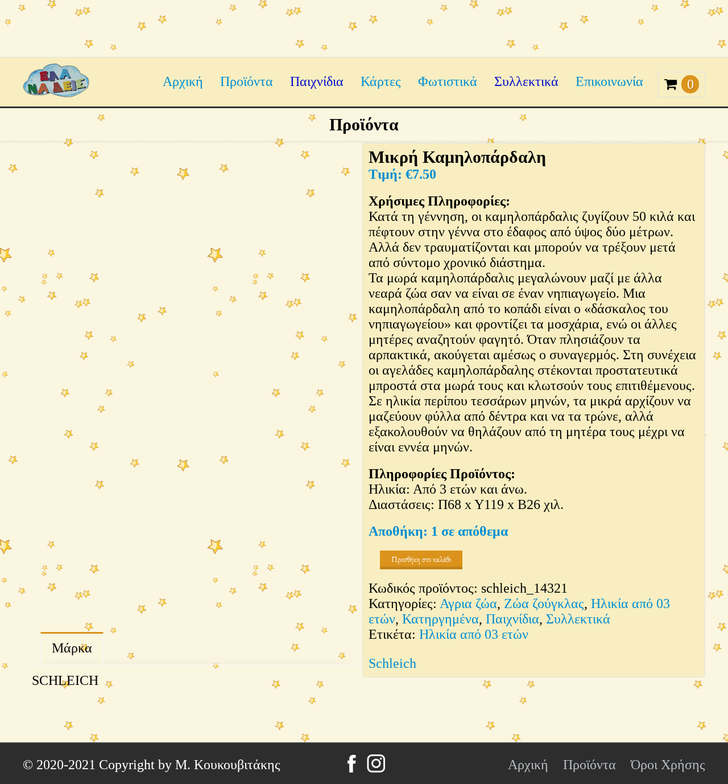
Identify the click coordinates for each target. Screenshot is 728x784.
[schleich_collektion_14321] (188, 296)
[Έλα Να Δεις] (56, 92)
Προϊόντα (246, 81)
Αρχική (183, 81)
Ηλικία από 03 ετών (473, 634)
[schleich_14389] (176, 523)
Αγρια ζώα (468, 603)
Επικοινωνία (609, 81)
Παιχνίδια (317, 81)
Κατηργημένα (440, 618)
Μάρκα (72, 648)
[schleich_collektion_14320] (279, 523)
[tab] (72, 648)
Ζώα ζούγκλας (544, 603)
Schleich (392, 663)
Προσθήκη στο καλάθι (421, 559)
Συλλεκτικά (526, 81)
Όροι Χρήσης (668, 764)
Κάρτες (381, 81)
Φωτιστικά (447, 81)
